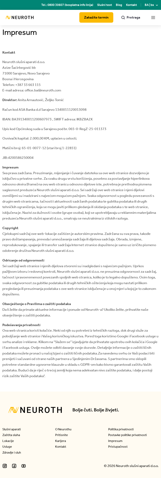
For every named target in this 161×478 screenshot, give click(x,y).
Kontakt (131, 5)
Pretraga (130, 17)
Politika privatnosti (121, 429)
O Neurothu (63, 429)
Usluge (7, 447)
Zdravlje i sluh (11, 452)
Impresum (115, 441)
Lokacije (8, 441)
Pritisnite (61, 435)
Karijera (60, 441)
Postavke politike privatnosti (127, 435)
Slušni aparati (11, 429)
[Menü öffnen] (153, 17)
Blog (119, 5)
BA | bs (152, 5)
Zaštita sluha (11, 435)
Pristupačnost (118, 447)
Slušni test (104, 5)
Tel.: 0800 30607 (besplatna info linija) (67, 5)
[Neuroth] (19, 17)
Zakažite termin (96, 17)
